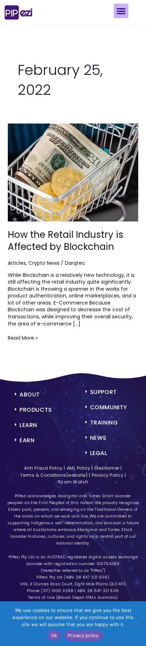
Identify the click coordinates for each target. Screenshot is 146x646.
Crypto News (44, 263)
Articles (17, 263)
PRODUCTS (35, 410)
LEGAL (98, 453)
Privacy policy (83, 635)
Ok (54, 635)
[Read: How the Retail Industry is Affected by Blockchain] (73, 172)
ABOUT (29, 394)
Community (108, 407)
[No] (137, 623)
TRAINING (104, 422)
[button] (121, 11)
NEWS (98, 438)
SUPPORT (103, 392)
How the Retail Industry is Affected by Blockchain (65, 240)
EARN (26, 440)
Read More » (23, 338)
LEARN (28, 425)
